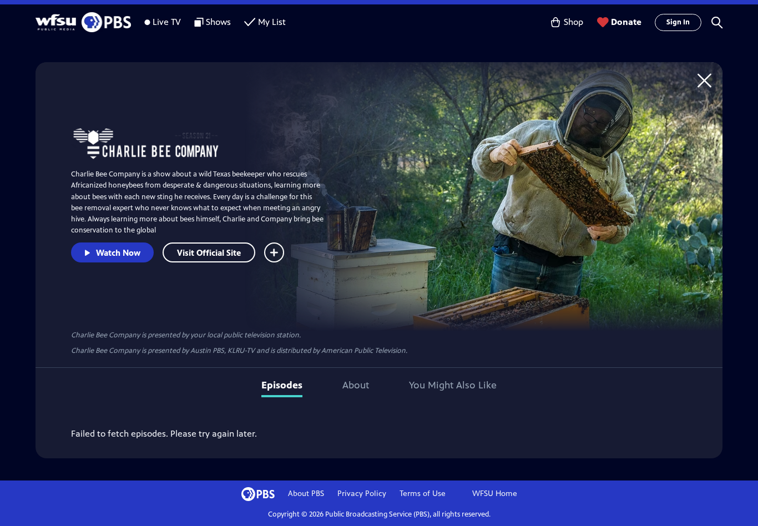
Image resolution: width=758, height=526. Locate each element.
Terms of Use (423, 493)
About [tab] (355, 385)
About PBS (306, 493)
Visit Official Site (209, 252)
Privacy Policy (361, 493)
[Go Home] (704, 80)
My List (272, 22)
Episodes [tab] (281, 385)
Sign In (678, 22)
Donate (626, 22)
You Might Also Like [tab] (453, 385)
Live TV (167, 22)
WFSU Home (494, 493)
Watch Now (118, 252)
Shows (218, 22)
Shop (573, 22)
